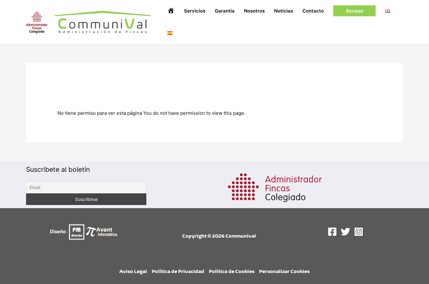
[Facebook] (332, 231)
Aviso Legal (133, 271)
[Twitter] (345, 231)
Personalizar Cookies (284, 271)
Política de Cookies (231, 271)
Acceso (354, 11)
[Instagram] (358, 231)
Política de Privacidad (178, 271)
